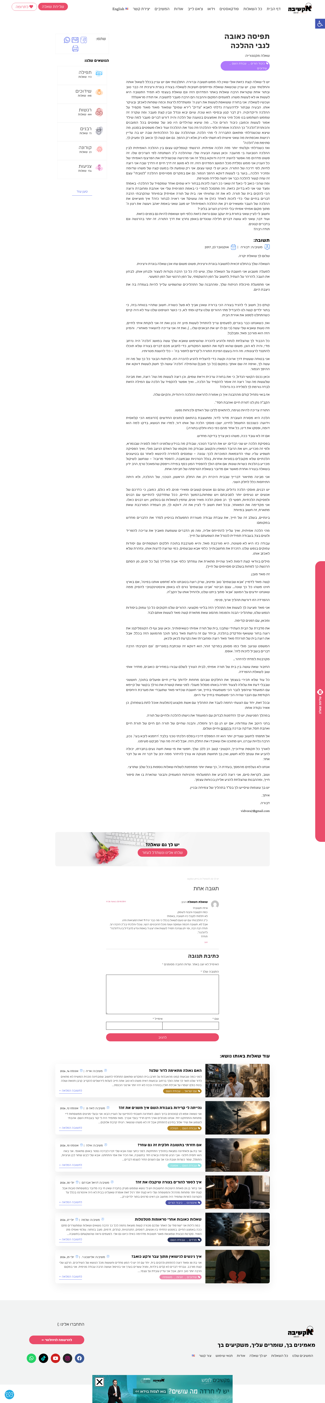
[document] (162, 701)
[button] (85, 647)
